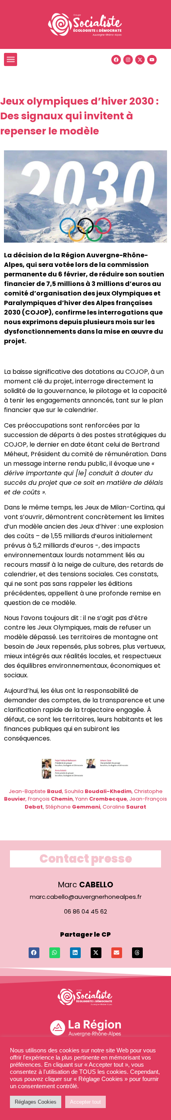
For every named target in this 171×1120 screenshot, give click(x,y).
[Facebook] (116, 59)
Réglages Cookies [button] (35, 1102)
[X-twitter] (140, 59)
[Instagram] (128, 59)
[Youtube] (152, 59)
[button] (10, 59)
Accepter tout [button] (85, 1102)
